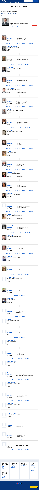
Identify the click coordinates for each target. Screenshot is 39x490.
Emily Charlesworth (11, 393)
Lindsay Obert (10, 35)
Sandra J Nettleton (11, 172)
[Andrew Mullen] (4, 425)
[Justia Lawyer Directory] (3, 1)
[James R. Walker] (4, 374)
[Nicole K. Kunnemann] (4, 415)
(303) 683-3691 (9, 311)
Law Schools (14, 2)
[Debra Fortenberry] (4, 279)
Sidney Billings (10, 141)
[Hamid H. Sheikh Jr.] (4, 353)
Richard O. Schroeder (11, 309)
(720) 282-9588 (9, 269)
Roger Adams (9, 246)
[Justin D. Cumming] (4, 384)
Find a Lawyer (2, 2)
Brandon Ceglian (10, 88)
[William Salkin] (4, 269)
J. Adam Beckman (10, 235)
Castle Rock (3, 467)
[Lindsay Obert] (4, 37)
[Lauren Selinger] (4, 227)
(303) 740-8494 (9, 227)
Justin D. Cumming (11, 382)
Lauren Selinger (10, 225)
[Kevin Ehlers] (4, 321)
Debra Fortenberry (11, 277)
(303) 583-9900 (9, 425)
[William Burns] (4, 300)
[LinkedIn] (16, 483)
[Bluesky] (20, 483)
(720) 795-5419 (9, 290)
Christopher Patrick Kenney (12, 204)
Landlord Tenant (12, 26)
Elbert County (3, 476)
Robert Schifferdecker (11, 162)
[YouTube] (17, 483)
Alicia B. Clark (10, 442)
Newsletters (21, 2)
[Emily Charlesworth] (4, 395)
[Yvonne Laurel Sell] (4, 342)
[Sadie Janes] (4, 195)
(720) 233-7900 (9, 248)
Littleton (3, 466)
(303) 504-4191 (9, 206)
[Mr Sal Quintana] (4, 121)
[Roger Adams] (4, 248)
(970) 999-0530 (12, 21)
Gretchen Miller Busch (11, 361)
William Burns (10, 298)
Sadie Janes (9, 193)
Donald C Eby (9, 78)
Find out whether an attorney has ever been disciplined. (24, 466)
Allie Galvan (9, 151)
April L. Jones (9, 183)
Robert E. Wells (10, 57)
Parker (2, 469)
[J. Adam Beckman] (4, 237)
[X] (21, 483)
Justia (20, 482)
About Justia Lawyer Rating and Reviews (34, 470)
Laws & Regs (17, 2)
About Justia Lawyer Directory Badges (33, 466)
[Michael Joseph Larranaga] (4, 48)
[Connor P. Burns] (4, 434)
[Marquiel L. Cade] (4, 290)
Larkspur (3, 468)
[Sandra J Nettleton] (4, 174)
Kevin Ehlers (9, 319)
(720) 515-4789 (9, 122)
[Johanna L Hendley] (4, 216)
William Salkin (10, 267)
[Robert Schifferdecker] (4, 164)
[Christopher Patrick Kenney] (4, 206)
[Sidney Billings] (4, 142)
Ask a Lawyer (6, 2)
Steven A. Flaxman (13, 18)
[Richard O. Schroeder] (4, 311)
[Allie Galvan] (4, 153)
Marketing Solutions (25, 2)
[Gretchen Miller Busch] (4, 363)
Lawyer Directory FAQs (33, 467)
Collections (12, 465)
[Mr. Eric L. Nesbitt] (4, 69)
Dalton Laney (10, 330)
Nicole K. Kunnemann (11, 413)
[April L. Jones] (4, 185)
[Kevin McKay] (4, 258)
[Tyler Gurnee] (4, 111)
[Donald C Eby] (4, 79)
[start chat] (37, 487)
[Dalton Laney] (4, 332)
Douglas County (3, 475)
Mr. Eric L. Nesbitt (10, 67)
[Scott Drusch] (4, 132)
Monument (3, 470)
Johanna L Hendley (11, 214)
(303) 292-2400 (9, 435)
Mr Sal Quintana (10, 120)
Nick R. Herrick (10, 403)
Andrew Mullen (10, 423)
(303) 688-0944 (9, 80)
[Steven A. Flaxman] (4, 100)
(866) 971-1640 (9, 38)
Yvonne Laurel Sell (11, 340)
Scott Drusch (9, 130)
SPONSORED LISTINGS (3, 15)
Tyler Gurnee (9, 109)
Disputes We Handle (17, 26)
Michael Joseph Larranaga (12, 46)
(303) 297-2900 (9, 353)
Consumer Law (13, 466)
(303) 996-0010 (9, 185)
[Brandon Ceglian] (4, 90)
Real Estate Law (13, 467)
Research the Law (10, 2)
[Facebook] (18, 483)
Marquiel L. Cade (10, 288)
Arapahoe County (4, 477)
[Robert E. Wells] (4, 58)
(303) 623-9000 (9, 374)
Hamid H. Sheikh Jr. (11, 351)
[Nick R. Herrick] (4, 405)
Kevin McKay (9, 256)
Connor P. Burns (10, 432)
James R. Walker (10, 372)
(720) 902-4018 (9, 332)
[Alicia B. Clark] (4, 444)
